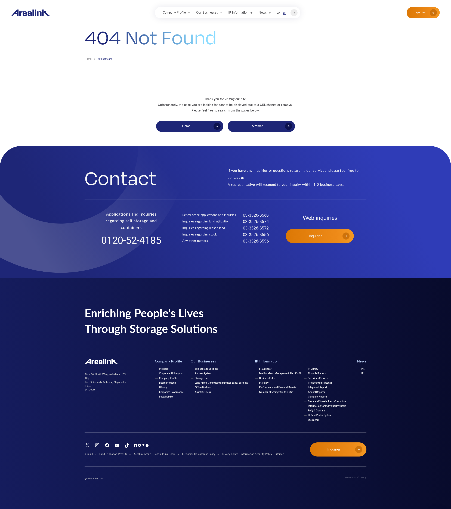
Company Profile (168, 378)
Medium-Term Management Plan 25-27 (280, 373)
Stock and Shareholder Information (327, 401)
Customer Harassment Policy (198, 454)
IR (362, 373)
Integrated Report (317, 387)
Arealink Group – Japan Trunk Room (155, 454)
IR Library (313, 369)
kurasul (89, 454)
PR (362, 369)
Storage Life (201, 378)
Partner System (203, 373)
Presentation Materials (320, 383)
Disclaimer (313, 420)
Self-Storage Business (206, 369)
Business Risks (266, 378)
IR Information (267, 361)
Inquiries (420, 12)
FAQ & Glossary (316, 410)
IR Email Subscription (319, 415)
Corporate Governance (171, 392)
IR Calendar (265, 369)
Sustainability (166, 397)
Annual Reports (316, 392)
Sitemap (279, 454)
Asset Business (203, 392)
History (163, 387)
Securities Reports (318, 378)
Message (163, 369)
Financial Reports (317, 373)
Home (88, 59)
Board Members (167, 383)
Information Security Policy (256, 454)
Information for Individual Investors (327, 406)
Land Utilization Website (113, 454)
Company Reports (317, 397)
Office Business (203, 387)
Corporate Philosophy (171, 373)
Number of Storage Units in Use (276, 392)
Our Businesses (203, 361)
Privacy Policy (230, 454)
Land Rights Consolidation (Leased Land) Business (221, 383)
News (361, 361)
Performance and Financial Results (277, 387)
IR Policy (263, 383)
